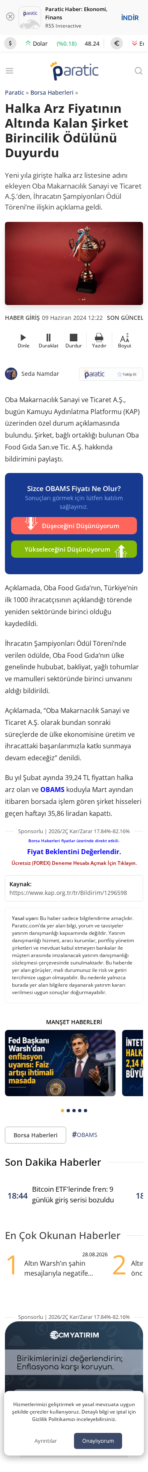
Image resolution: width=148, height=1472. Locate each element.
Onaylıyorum (98, 1440)
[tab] (62, 1110)
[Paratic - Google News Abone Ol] (111, 377)
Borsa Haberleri (52, 92)
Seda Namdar (40, 373)
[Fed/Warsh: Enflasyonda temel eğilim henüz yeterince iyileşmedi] (60, 1063)
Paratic (14, 92)
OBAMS (52, 789)
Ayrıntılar (46, 1440)
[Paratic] (74, 72)
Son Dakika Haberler (53, 1162)
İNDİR (130, 18)
